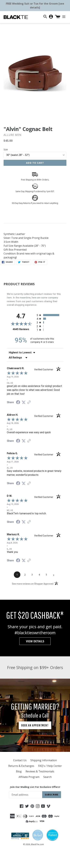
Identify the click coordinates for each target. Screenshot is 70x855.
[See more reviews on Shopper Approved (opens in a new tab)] (29, 402)
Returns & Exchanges (21, 766)
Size (6, 149)
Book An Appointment (35, 725)
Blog (19, 771)
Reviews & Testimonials (40, 771)
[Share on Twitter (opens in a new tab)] (24, 402)
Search (47, 777)
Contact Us (20, 760)
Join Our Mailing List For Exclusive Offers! (35, 786)
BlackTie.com (37, 844)
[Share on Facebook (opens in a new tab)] (18, 402)
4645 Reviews (24, 329)
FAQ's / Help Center (50, 766)
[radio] (50, 315)
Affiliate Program (29, 777)
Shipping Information (43, 760)
